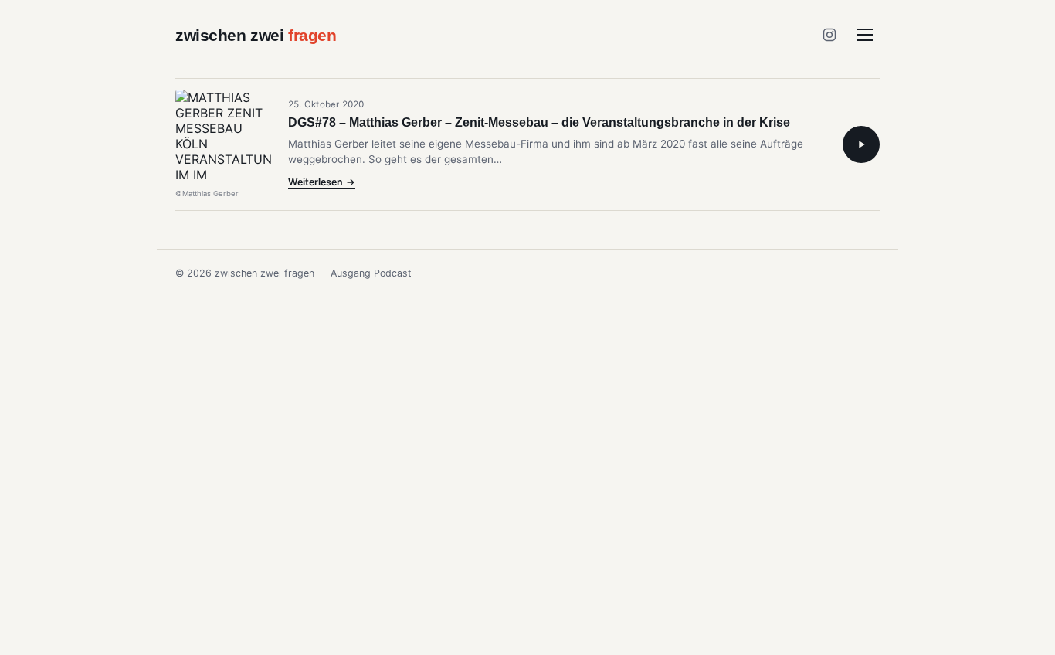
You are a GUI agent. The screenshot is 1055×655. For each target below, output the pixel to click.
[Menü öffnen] (865, 34)
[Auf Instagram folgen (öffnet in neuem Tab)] (829, 34)
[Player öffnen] (861, 144)
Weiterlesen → (321, 182)
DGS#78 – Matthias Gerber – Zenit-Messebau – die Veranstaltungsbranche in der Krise (539, 122)
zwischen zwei (256, 35)
